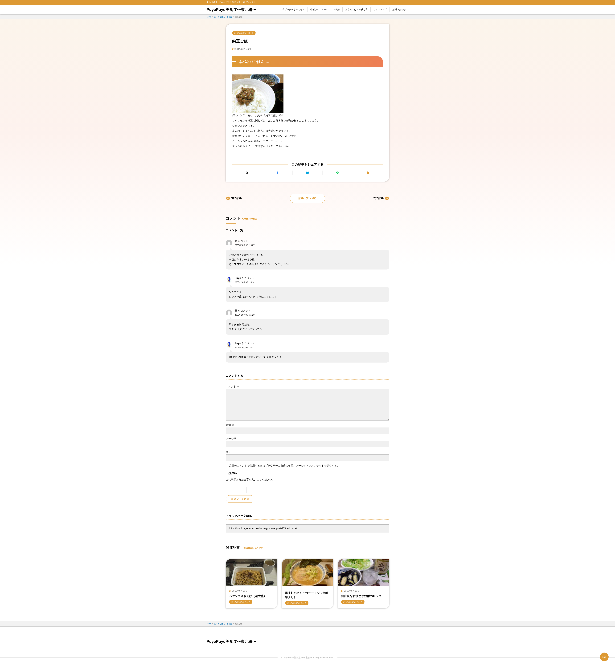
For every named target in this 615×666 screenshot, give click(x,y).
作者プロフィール (319, 9)
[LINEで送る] (338, 173)
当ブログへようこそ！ (293, 9)
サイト (230, 452)
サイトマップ (380, 9)
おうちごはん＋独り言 (356, 9)
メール (231, 438)
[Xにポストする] (247, 173)
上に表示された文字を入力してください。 (250, 479)
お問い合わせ (399, 9)
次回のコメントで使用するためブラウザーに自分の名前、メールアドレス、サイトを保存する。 (284, 465)
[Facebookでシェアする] (277, 173)
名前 (230, 425)
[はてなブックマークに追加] (307, 173)
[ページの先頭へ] (604, 657)
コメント (232, 386)
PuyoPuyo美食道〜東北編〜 (231, 9)
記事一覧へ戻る (307, 198)
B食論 (337, 9)
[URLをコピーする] (368, 173)
